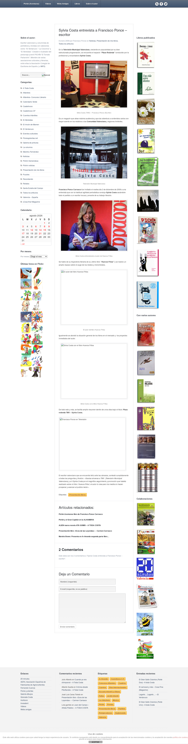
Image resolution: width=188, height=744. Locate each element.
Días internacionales (117, 687)
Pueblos (121, 708)
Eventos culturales (30, 133)
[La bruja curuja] (37, 376)
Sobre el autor (92, 3)
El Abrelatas (28, 120)
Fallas (101, 696)
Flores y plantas (27, 691)
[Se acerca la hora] (26, 365)
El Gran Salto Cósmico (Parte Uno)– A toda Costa (150, 703)
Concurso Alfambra (107, 683)
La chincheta (104, 700)
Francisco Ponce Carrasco (93, 20)
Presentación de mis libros (33, 170)
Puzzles (26, 174)
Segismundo (120, 713)
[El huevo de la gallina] (37, 310)
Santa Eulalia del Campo (33, 188)
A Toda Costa (28, 88)
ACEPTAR (95, 742)
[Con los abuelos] (37, 299)
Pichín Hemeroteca (30, 161)
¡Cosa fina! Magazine (31, 201)
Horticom (24, 700)
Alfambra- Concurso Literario (34, 97)
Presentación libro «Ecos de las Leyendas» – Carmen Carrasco (85, 530)
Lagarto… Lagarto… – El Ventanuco (149, 696)
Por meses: (25, 256)
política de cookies (180, 737)
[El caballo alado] (26, 321)
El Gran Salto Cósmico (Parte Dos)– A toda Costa (150, 681)
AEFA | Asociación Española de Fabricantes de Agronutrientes (33, 683)
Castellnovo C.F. (117, 679)
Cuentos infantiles (30, 115)
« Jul (23, 244)
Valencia (102, 717)
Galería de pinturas (30, 142)
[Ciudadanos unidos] (26, 343)
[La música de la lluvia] (37, 365)
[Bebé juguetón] (26, 310)
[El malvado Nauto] (37, 321)
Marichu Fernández (31, 151)
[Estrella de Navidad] (37, 277)
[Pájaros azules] (26, 299)
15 (44, 230)
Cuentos (102, 687)
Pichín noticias (29, 165)
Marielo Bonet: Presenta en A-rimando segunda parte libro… (84, 536)
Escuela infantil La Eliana (109, 691)
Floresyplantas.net (30, 138)
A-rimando (103, 679)
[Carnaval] (37, 354)
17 (23, 233)
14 (40, 230)
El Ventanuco (28, 129)
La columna (27, 147)
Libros (77, 3)
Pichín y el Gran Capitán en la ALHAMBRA (76, 519)
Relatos (26, 183)
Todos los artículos (30, 192)
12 (31, 230)
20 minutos (25, 678)
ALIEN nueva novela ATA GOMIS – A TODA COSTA (80, 525)
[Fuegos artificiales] (37, 288)
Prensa (110, 704)
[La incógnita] (26, 354)
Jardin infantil (112, 696)
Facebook (161, 3)
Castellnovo (28, 106)
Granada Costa (27, 697)
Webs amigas (26, 709)
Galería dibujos (27, 694)
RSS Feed (157, 3)
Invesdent (24, 703)
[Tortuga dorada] (26, 288)
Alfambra (26, 92)
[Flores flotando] (37, 332)
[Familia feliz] (37, 343)
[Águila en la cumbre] (26, 277)
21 (40, 233)
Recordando (28, 179)
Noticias (26, 156)
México (116, 700)
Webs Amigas (63, 3)
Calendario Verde (30, 101)
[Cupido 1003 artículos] (26, 376)
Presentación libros (77, 494)
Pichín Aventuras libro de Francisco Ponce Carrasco (81, 514)
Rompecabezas (105, 713)
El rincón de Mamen (31, 124)
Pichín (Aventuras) (31, 3)
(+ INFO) (41, 66)
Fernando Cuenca (28, 688)
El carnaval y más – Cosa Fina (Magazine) (151, 688)
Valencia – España (30, 197)
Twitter (165, 3)
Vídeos (48, 3)
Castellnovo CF (29, 111)
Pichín (101, 704)
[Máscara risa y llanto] (26, 332)
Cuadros (122, 683)
